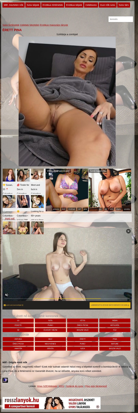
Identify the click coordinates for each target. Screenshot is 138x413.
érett (63, 209)
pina (85, 209)
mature (114, 344)
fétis (82, 321)
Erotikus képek (74, 5)
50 (18, 330)
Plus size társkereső (96, 386)
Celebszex (91, 5)
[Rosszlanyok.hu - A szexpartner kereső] (51, 408)
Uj (18, 321)
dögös (118, 209)
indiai (115, 321)
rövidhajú (71, 209)
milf (79, 209)
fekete (18, 325)
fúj (114, 330)
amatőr (18, 349)
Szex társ (124, 5)
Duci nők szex (107, 5)
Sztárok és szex (74, 386)
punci (50, 325)
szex (82, 349)
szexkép (127, 209)
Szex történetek (10, 25)
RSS (61, 386)
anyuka (18, 339)
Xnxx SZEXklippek (47, 386)
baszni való (82, 330)
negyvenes (50, 344)
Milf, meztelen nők (13, 5)
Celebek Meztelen (29, 25)
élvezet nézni (50, 330)
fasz (100, 209)
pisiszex (56, 209)
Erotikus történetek (53, 5)
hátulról (114, 325)
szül (50, 321)
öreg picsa (82, 325)
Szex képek (33, 5)
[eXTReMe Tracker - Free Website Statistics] (5, 382)
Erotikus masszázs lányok (54, 25)
